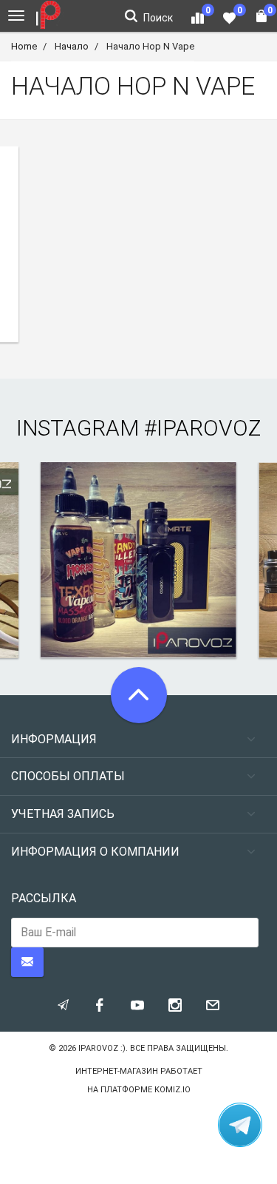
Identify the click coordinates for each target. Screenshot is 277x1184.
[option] (138, 560)
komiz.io (172, 1090)
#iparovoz (202, 428)
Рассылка (43, 898)
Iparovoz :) (102, 1048)
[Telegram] (240, 1125)
